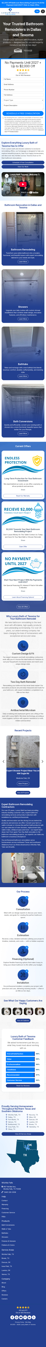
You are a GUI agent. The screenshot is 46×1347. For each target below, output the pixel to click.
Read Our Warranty (23, 496)
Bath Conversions (8, 1225)
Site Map (28, 1322)
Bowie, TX (33, 1124)
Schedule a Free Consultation (23, 113)
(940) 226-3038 (10, 1192)
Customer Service (8, 1213)
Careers (4, 1299)
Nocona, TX (33, 1115)
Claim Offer (23, 546)
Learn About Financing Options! (23, 597)
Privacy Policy (14, 131)
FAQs (3, 1217)
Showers (5, 1237)
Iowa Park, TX (13, 1127)
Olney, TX (11, 1129)
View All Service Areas (23, 1134)
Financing (5, 1209)
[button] (4, 761)
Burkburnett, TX (14, 1124)
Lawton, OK (33, 1122)
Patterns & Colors (8, 1245)
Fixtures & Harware (9, 1241)
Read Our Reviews (23, 1086)
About (4, 1283)
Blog (3, 1287)
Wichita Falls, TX (14, 1115)
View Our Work (23, 167)
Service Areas (8, 1250)
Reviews (5, 1295)
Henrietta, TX (34, 1127)
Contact (4, 1200)
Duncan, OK (33, 1119)
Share (23, 490)
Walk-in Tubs (6, 1229)
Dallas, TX (12, 1117)
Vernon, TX (12, 1122)
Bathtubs (5, 1233)
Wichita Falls (7, 1183)
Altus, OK (32, 1117)
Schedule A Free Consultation (23, 162)
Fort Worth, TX (13, 1119)
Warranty (5, 1204)
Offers (4, 1291)
